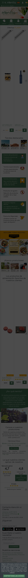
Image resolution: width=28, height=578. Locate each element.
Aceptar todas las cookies (14, 576)
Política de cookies (5, 572)
